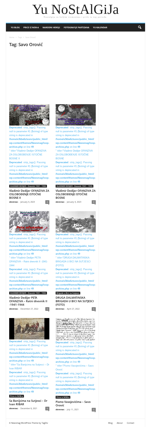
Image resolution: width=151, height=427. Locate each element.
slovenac (13, 201)
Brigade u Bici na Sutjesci (68, 293)
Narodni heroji (51, 27)
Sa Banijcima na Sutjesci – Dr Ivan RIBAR (28, 402)
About (120, 422)
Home (11, 37)
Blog (110, 422)
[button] (140, 27)
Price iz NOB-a (31, 27)
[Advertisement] (52, 77)
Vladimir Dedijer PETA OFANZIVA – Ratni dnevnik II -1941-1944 (28, 301)
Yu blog (15, 27)
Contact (130, 422)
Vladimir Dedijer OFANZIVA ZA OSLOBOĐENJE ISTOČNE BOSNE (76, 194)
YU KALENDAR (100, 27)
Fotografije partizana (76, 27)
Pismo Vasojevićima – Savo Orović (73, 403)
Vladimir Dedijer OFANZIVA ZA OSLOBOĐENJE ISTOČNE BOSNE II (29, 194)
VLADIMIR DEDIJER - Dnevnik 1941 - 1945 (28, 186)
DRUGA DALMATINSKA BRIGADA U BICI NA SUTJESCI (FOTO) (75, 301)
